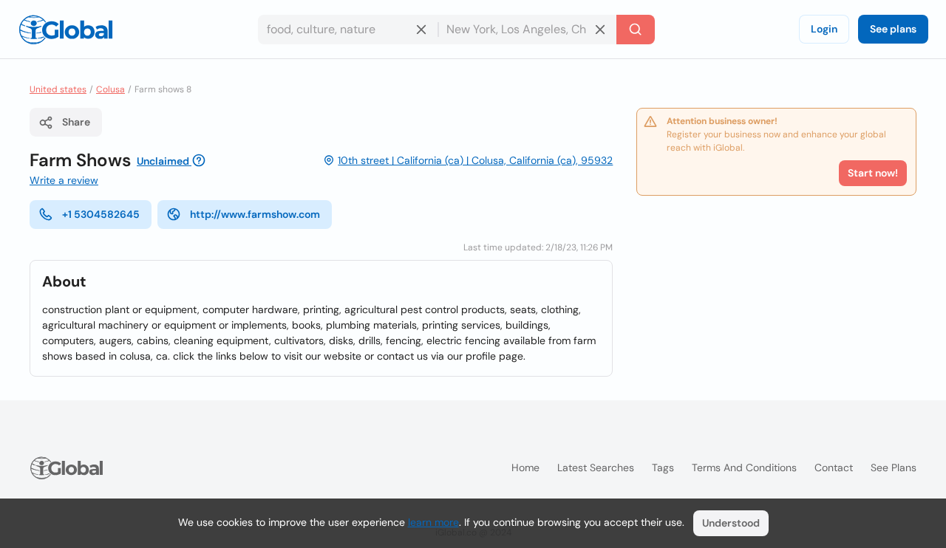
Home (525, 467)
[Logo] (66, 29)
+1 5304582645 (101, 214)
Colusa (110, 89)
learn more (433, 522)
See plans (893, 28)
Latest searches (595, 467)
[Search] (635, 29)
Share (76, 122)
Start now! (873, 172)
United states (58, 89)
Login (824, 28)
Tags (663, 467)
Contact (833, 467)
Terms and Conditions (744, 467)
